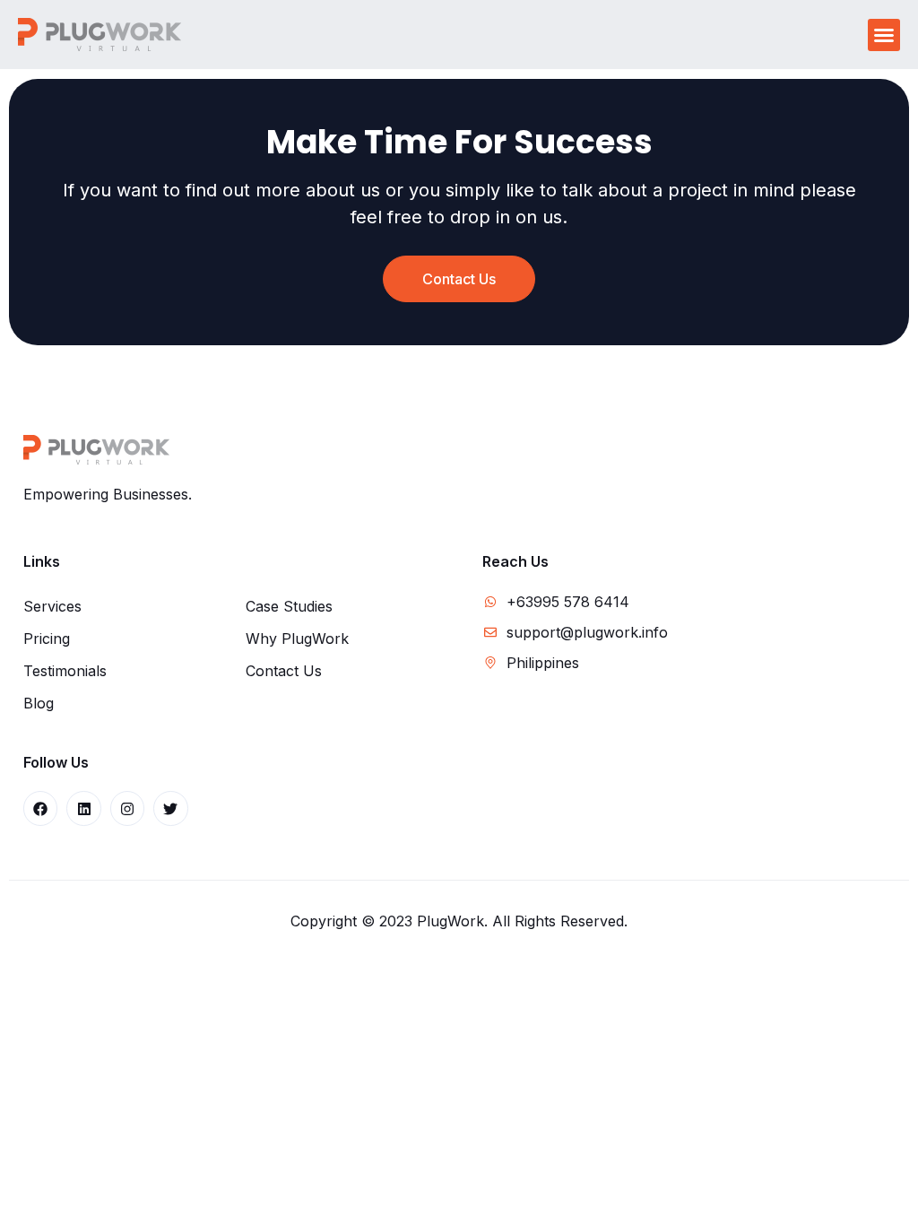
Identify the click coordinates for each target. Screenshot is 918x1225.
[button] (884, 35)
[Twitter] (170, 808)
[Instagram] (127, 808)
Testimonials (65, 671)
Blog (38, 703)
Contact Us (284, 671)
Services (52, 606)
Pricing (46, 638)
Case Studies (289, 606)
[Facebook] (40, 808)
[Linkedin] (83, 808)
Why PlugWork (297, 638)
